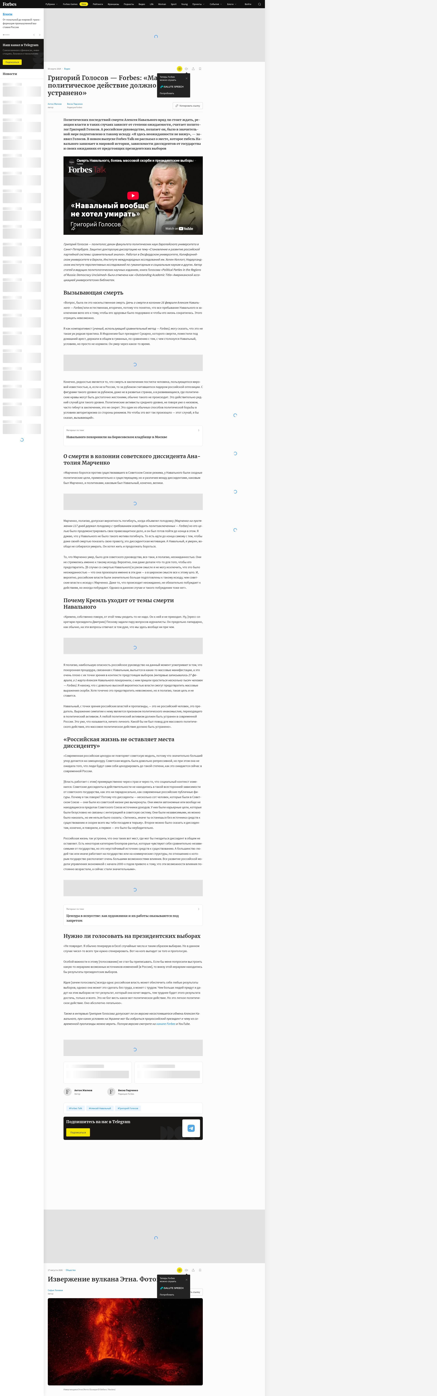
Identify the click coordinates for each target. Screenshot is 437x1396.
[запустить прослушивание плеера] (186, 69)
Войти (248, 4)
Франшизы (113, 4)
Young (184, 4)
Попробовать (167, 93)
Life (151, 4)
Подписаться (78, 1062)
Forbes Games (74, 4)
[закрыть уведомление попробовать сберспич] (186, 78)
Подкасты (129, 4)
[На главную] (9, 4)
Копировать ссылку (190, 105)
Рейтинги (98, 4)
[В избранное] (104, 1111)
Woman (162, 4)
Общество (119, 1111)
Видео (142, 4)
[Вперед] (208, 1003)
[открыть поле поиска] (259, 4)
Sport (174, 4)
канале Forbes (165, 978)
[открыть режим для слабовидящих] (179, 69)
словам (172, 1363)
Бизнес (69, 1111)
